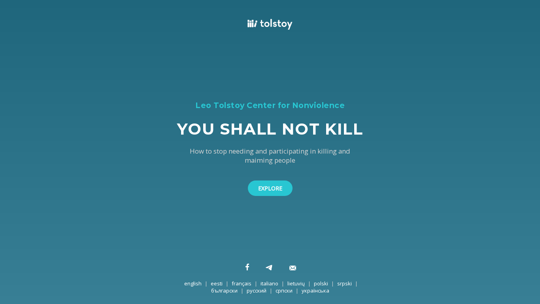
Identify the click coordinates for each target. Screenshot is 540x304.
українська (315, 290)
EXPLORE (270, 188)
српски (284, 290)
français (241, 283)
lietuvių (296, 283)
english (193, 283)
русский (256, 290)
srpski (344, 283)
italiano (269, 283)
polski (321, 283)
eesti (217, 283)
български (224, 290)
